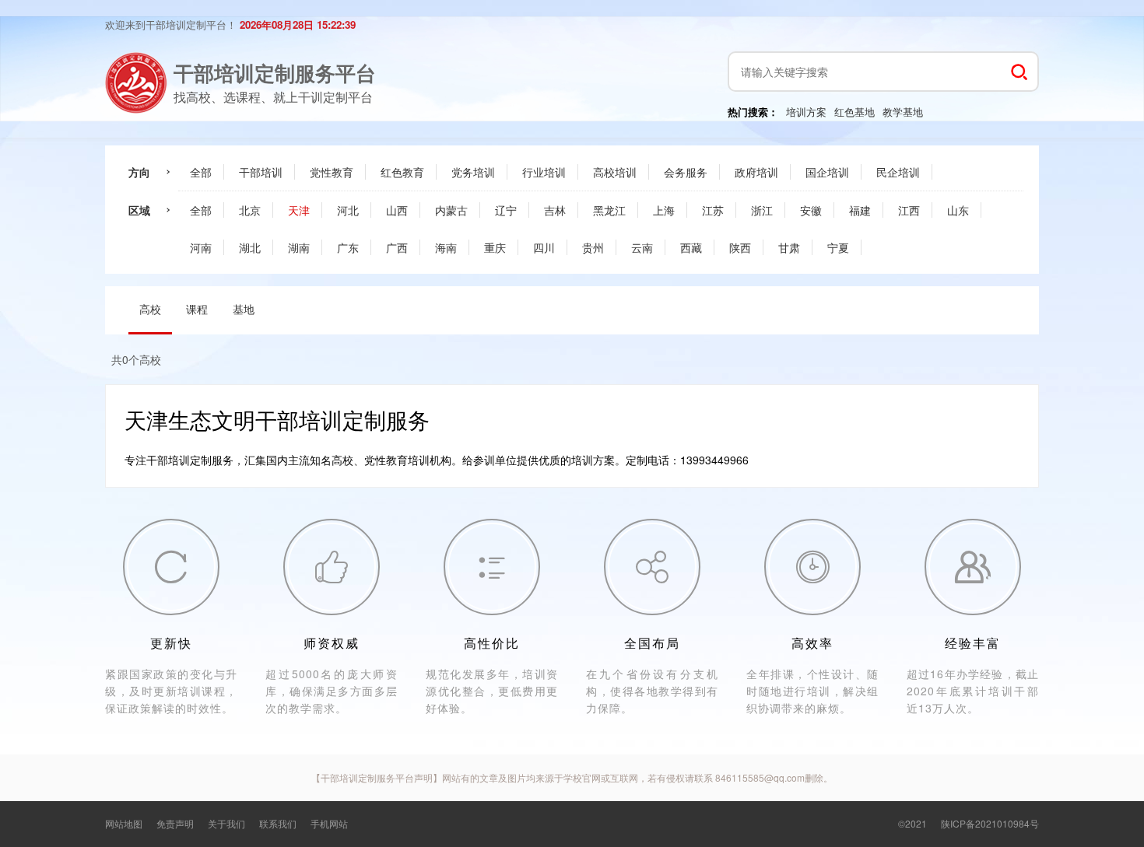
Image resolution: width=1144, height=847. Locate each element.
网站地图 (123, 823)
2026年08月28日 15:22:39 (298, 24)
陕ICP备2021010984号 (990, 823)
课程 (197, 309)
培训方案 (806, 111)
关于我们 (226, 823)
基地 (243, 309)
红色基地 (854, 111)
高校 (150, 309)
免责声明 (175, 823)
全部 (201, 172)
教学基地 (903, 111)
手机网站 (329, 823)
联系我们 (278, 823)
